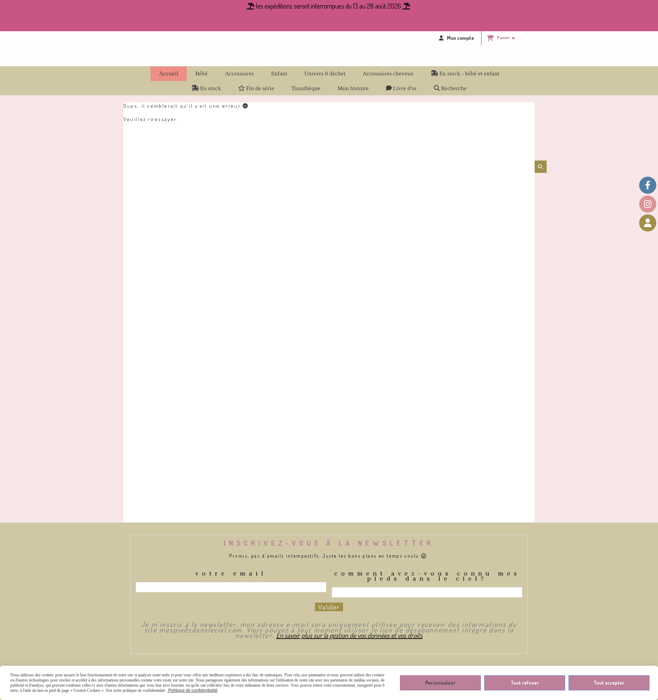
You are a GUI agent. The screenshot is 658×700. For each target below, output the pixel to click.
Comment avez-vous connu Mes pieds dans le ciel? (427, 576)
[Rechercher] (541, 167)
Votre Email (231, 574)
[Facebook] (647, 185)
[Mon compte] (647, 223)
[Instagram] (647, 204)
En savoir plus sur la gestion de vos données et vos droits (349, 635)
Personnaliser (440, 683)
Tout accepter (609, 683)
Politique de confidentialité (192, 690)
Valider (328, 607)
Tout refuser (525, 683)
